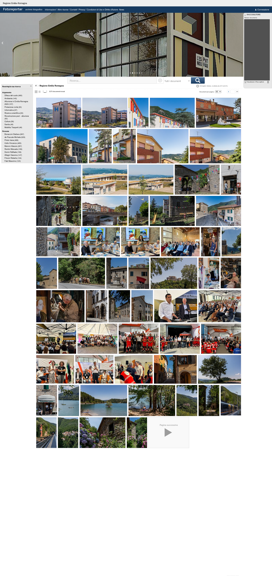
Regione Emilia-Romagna (15, 3)
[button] (130, 73)
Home (36, 85)
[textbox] (112, 80)
